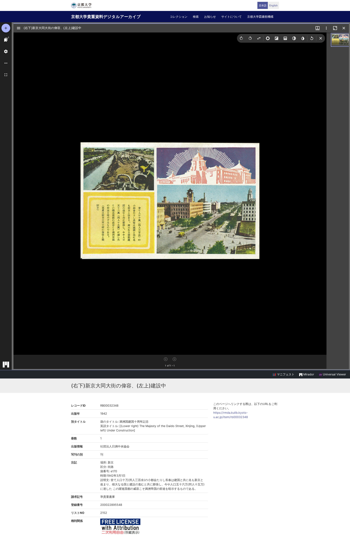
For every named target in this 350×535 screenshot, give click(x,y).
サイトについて (231, 16)
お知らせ (210, 16)
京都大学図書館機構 (260, 16)
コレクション (178, 16)
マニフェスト (285, 374)
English (273, 5)
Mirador (308, 374)
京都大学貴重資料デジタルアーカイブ (106, 16)
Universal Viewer (334, 374)
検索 (196, 16)
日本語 (263, 5)
